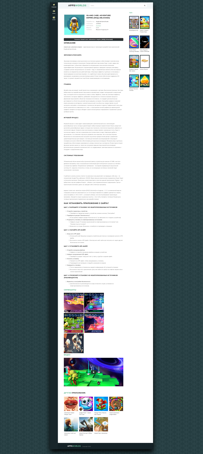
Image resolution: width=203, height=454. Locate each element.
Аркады (98, 25)
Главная (54, 7)
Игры (53, 13)
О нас (54, 19)
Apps (77, 5)
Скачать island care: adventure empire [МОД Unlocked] (93, 39)
